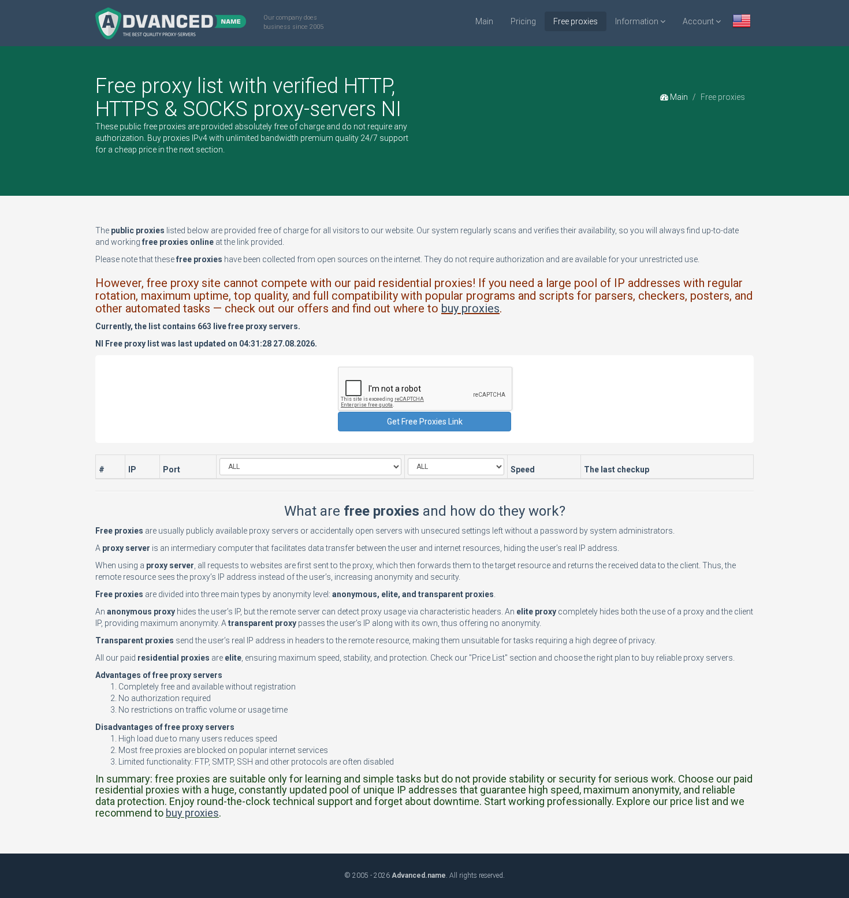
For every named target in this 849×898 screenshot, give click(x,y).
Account (699, 21)
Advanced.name (419, 875)
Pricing (523, 21)
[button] (741, 22)
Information (637, 21)
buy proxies (470, 308)
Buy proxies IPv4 (177, 138)
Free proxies (575, 21)
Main (484, 21)
